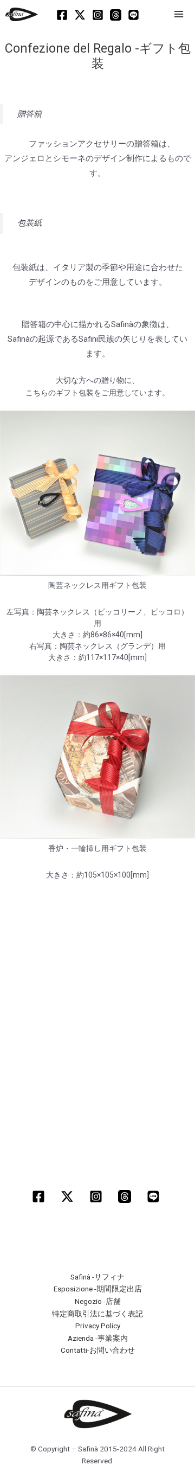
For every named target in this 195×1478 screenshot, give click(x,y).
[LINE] (133, 15)
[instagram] (98, 1196)
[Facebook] (62, 15)
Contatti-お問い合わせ (98, 1350)
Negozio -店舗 (98, 1301)
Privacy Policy (97, 1325)
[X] (80, 15)
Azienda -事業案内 (98, 1338)
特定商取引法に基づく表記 (97, 1313)
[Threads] (115, 15)
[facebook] (40, 1196)
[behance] (155, 1196)
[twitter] (69, 1196)
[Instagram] (97, 15)
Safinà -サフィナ (97, 1276)
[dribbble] (126, 1196)
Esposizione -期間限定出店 (98, 1288)
